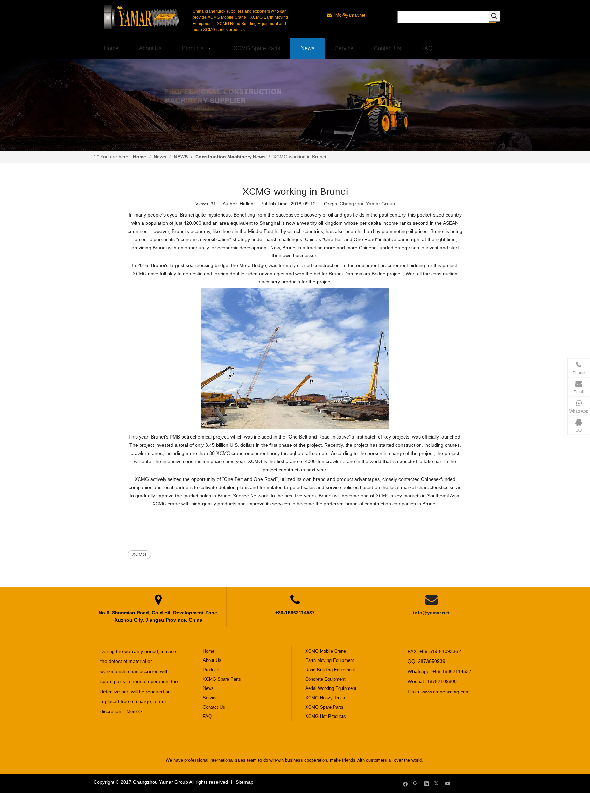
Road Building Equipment (330, 669)
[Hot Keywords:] (494, 16)
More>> (134, 711)
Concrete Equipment (325, 679)
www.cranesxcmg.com (446, 691)
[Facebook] (405, 783)
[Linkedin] (426, 783)
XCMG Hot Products (325, 716)
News (208, 688)
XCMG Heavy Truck (325, 697)
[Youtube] (448, 783)
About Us (212, 660)
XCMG (139, 554)
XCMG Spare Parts (222, 679)
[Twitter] (437, 783)
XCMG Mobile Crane (325, 651)
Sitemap (244, 782)
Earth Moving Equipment (329, 660)
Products (212, 669)
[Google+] (416, 783)
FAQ (207, 716)
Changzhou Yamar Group (367, 203)
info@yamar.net (431, 612)
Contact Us (214, 707)
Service (210, 697)
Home (208, 651)
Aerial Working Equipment (330, 688)
